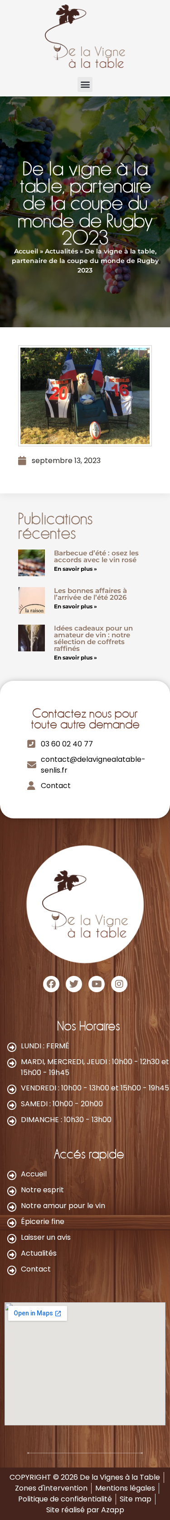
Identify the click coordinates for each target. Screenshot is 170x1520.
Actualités (61, 251)
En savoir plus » (75, 568)
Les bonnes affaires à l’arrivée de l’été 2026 (90, 594)
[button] (85, 84)
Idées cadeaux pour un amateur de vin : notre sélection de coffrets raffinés (93, 638)
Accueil (26, 251)
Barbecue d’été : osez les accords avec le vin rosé (96, 556)
